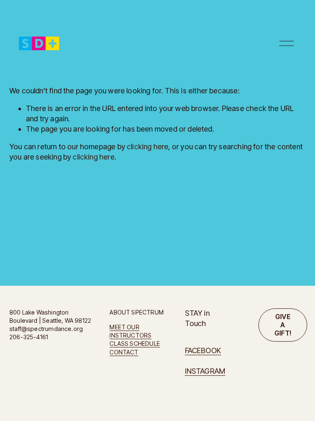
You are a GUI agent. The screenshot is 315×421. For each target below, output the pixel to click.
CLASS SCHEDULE (135, 343)
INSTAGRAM (205, 371)
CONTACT (124, 352)
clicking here (147, 146)
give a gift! (283, 324)
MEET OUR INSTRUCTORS (130, 331)
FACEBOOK (203, 350)
